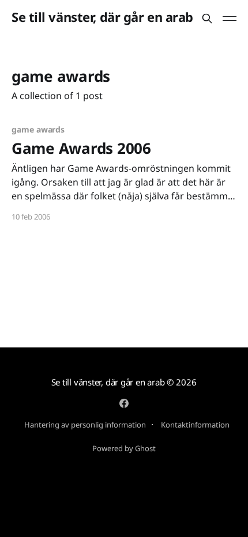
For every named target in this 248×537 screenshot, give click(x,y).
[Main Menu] (229, 18)
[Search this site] (207, 18)
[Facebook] (124, 403)
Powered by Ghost (124, 448)
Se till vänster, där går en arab (102, 17)
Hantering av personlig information (85, 424)
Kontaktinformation (195, 424)
